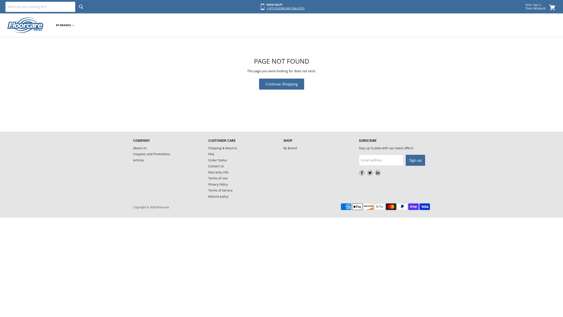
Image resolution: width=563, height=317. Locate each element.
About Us (139, 148)
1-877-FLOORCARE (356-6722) (286, 8)
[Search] (81, 7)
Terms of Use (218, 178)
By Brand (290, 148)
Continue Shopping (281, 84)
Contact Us (216, 166)
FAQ (211, 154)
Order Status (217, 160)
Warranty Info (218, 172)
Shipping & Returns (222, 148)
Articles (138, 160)
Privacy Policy (218, 184)
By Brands (64, 25)
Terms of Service (220, 190)
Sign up (415, 160)
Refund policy (218, 196)
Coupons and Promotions (151, 154)
